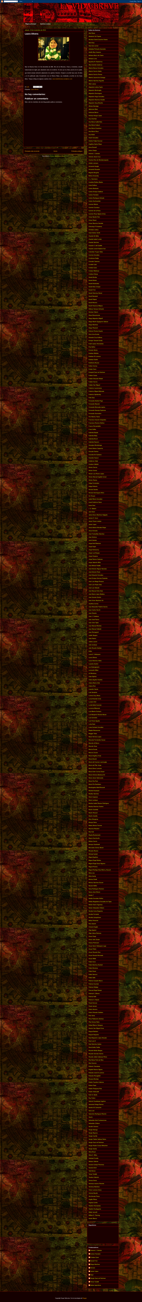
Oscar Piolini (92, 949)
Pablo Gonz (92, 962)
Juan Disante (93, 613)
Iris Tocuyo (92, 496)
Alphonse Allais (93, 109)
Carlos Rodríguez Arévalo (96, 198)
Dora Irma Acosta (94, 334)
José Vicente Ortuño (95, 597)
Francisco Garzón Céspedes (97, 420)
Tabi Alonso (92, 1171)
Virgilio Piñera (93, 1199)
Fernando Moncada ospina (97, 407)
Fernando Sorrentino (95, 413)
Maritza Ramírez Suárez (96, 806)
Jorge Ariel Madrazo (95, 543)
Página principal (30, 24)
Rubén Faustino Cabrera (96, 1082)
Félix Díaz (92, 397)
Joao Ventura (93, 537)
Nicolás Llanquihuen (95, 917)
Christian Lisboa (93, 229)
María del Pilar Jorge (95, 765)
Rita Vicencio (93, 1063)
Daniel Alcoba (93, 277)
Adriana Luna (93, 58)
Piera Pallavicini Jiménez (96, 1019)
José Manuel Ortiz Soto (96, 591)
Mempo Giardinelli (94, 844)
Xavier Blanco (93, 1218)
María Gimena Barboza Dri (97, 775)
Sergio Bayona (93, 1133)
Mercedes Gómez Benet (96, 847)
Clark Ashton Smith (94, 233)
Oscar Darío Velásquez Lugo (97, 946)
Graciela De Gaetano (95, 454)
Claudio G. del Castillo (95, 245)
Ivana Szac (92, 505)
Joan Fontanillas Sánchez (96, 534)
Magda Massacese (94, 730)
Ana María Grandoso (95, 128)
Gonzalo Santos (93, 451)
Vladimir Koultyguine (95, 1209)
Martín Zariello (93, 816)
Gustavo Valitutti (93, 464)
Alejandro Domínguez (95, 93)
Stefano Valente (93, 1161)
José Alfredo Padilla (95, 565)
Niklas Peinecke (93, 920)
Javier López (92, 524)
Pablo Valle (92, 977)
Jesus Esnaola (93, 530)
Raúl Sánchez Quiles (95, 1044)
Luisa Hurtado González (96, 727)
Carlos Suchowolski (94, 201)
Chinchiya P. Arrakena (95, 226)
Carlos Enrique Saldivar (96, 191)
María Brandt (93, 759)
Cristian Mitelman (94, 271)
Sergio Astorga (93, 1129)
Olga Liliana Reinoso (95, 933)
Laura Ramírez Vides (95, 660)
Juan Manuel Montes (95, 626)
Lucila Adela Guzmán (95, 705)
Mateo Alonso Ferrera (95, 825)
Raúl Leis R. (92, 1041)
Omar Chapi (92, 936)
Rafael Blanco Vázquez (96, 1025)
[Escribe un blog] (36, 87)
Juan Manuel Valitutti (95, 629)
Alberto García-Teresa (95, 74)
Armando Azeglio (94, 166)
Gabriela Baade (93, 432)
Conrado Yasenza (94, 261)
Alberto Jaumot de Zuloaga (97, 77)
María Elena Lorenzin (95, 768)
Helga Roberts (93, 486)
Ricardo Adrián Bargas (95, 1050)
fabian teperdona (96, 1285)
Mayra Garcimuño (94, 838)
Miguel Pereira (93, 866)
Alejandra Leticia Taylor (96, 87)
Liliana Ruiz (92, 686)
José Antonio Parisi (94, 572)
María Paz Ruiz (93, 781)
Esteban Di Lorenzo (95, 356)
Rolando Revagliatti (94, 1076)
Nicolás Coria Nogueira (96, 911)
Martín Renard (93, 813)
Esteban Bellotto (94, 353)
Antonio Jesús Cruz (94, 157)
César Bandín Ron (94, 217)
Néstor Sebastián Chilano (96, 908)
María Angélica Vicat (95, 756)
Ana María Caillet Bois (95, 122)
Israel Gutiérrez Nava (95, 502)
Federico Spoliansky (95, 394)
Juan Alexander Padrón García (98, 607)
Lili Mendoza (92, 673)
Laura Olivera (34, 89)
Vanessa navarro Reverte (96, 1183)
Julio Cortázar (93, 645)
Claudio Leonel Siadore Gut (97, 248)
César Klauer (93, 220)
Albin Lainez (92, 84)
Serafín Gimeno (93, 1126)
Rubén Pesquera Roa (95, 1088)
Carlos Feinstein (94, 195)
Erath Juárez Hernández (96, 343)
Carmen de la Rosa (94, 210)
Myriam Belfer (93, 885)
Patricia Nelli (92, 996)
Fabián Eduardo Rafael (96, 378)
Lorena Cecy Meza (94, 695)
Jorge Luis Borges (94, 553)
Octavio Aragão (93, 927)
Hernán (93, 1268)
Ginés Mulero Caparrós (96, 448)
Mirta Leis (92, 873)
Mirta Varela (92, 876)
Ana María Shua (94, 131)
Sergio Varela (93, 1149)
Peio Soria (92, 1015)
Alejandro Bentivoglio (95, 90)
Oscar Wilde (92, 958)
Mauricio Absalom (94, 828)
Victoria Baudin (93, 1193)
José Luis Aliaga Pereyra (96, 581)
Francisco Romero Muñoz (96, 423)
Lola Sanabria (93, 692)
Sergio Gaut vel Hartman (96, 1142)
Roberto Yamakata (94, 1066)
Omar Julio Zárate (94, 939)
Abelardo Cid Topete (95, 36)
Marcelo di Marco (94, 743)
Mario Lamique (93, 800)
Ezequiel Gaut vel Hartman (97, 372)
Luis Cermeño (93, 717)
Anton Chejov (93, 150)
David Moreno (93, 302)
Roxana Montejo (94, 1079)
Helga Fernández (94, 483)
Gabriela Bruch (93, 439)
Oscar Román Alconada (96, 955)
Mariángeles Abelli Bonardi (97, 787)
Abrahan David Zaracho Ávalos (98, 39)
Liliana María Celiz (94, 683)
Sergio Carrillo (93, 1136)
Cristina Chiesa (93, 274)
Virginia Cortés (93, 1202)
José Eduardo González (96, 575)
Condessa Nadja (94, 258)
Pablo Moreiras (93, 968)
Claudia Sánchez (94, 242)
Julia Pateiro (92, 638)
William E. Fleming (94, 1215)
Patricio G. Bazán (94, 1000)
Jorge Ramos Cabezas (96, 559)
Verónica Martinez (94, 1186)
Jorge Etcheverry (94, 550)
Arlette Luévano (93, 163)
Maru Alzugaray (93, 819)
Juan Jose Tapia (94, 622)
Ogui (92, 1275)
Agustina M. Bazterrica (95, 61)
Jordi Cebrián (93, 540)
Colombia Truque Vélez (96, 252)
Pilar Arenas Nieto (94, 1022)
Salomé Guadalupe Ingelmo (97, 1101)
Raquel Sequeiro (94, 1034)
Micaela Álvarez (93, 851)
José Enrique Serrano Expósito (98, 578)
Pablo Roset (92, 971)
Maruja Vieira (93, 822)
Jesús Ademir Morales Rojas (97, 527)
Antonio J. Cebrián (94, 153)
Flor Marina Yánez (94, 416)
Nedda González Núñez (96, 898)
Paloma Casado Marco (96, 980)
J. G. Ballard (92, 508)
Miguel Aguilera (93, 857)
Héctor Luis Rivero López (96, 473)
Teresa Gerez (93, 1180)
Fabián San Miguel (94, 385)
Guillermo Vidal (93, 461)
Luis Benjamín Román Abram (97, 714)
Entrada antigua (76, 151)
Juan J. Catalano (94, 616)
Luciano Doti (92, 702)
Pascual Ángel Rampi (95, 990)
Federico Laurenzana (95, 388)
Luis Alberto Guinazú (95, 711)
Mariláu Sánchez (94, 793)
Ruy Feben (92, 1098)
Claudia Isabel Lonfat (95, 239)
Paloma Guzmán (94, 984)
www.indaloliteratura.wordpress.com (62, 79)
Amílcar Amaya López (95, 115)
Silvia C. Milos (93, 1155)
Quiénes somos (45, 24)
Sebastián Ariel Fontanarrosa (97, 1120)
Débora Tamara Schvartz (96, 309)
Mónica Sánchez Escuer (96, 882)
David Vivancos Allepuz (96, 306)
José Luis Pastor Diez (95, 584)
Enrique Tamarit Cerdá (95, 340)
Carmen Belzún (93, 204)
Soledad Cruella (93, 1158)
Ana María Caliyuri (94, 125)
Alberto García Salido (95, 71)
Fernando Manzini (94, 404)
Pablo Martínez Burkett (96, 965)
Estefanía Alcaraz (94, 363)
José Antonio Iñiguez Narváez (98, 569)
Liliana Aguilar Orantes (95, 679)
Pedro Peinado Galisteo (96, 1012)
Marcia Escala (93, 749)
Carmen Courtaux (94, 207)
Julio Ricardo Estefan (95, 648)
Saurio (91, 1117)
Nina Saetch (92, 923)
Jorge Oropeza (93, 556)
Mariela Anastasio (94, 790)
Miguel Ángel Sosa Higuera (97, 863)
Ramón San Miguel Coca (96, 1028)
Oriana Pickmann (94, 943)
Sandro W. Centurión (95, 1107)
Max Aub (91, 832)
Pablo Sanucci (93, 974)
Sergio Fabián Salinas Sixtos (97, 1139)
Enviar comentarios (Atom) (57, 156)
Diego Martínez (93, 324)
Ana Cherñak (93, 119)
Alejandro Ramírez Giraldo (97, 99)
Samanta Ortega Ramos (96, 1104)
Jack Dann (92, 512)
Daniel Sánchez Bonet (95, 293)
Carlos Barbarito (94, 188)
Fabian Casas (93, 375)
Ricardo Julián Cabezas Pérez (98, 1057)
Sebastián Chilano (94, 1123)
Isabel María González (95, 499)
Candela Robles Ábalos (96, 182)
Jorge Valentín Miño (95, 562)
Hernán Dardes (93, 489)
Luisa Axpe (92, 724)
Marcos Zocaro (93, 752)
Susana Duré (93, 1167)
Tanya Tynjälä (93, 1174)
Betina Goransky (94, 176)
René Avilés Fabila (94, 1047)
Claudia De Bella (94, 236)
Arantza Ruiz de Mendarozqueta (98, 160)
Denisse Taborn (93, 312)
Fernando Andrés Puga (96, 401)
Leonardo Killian (93, 670)
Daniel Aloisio (93, 280)
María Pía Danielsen (95, 784)
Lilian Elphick (93, 676)
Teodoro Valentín (94, 1177)
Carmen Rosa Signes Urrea (97, 214)
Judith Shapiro (93, 635)
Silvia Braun (92, 1152)
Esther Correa (93, 366)
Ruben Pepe (92, 1085)
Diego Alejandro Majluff (96, 318)
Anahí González (93, 137)
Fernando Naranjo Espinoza (97, 410)
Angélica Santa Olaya (95, 144)
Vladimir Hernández (95, 1206)
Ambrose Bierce (93, 112)
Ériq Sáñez (92, 347)
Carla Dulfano (93, 185)
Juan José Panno (94, 619)
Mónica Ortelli (93, 879)
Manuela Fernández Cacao (97, 740)
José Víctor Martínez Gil (96, 600)
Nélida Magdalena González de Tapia (100, 901)
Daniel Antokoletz (94, 283)
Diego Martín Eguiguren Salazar (98, 321)
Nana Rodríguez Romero (96, 889)
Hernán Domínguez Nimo (96, 492)
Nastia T (91, 895)
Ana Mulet (92, 134)
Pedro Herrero (93, 1009)
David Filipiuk (93, 299)
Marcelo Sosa (93, 746)
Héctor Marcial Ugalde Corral (97, 477)
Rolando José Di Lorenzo (96, 1072)
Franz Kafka (92, 429)
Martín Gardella (93, 809)
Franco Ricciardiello (95, 426)
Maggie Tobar (93, 733)
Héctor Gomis (93, 470)
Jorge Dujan (92, 546)
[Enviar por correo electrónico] (34, 87)
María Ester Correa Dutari (96, 771)
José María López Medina (97, 594)
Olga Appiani (92, 930)
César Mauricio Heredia (96, 223)
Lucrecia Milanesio (94, 708)
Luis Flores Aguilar (94, 721)
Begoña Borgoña (94, 172)
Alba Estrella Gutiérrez (95, 65)
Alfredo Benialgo (94, 106)
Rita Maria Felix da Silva (96, 1060)
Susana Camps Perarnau (96, 1164)
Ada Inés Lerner (93, 46)
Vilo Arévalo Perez (94, 1196)
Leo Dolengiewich (94, 667)
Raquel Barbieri (93, 1031)
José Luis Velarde (94, 588)
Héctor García (93, 467)
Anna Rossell (93, 147)
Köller (90, 651)
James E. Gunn (93, 518)
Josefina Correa (93, 603)
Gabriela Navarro (94, 442)
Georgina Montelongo (95, 445)
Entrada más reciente (32, 151)
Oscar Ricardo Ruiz (94, 952)
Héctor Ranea (93, 480)
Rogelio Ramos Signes (95, 1069)
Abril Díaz (91, 42)
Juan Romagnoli (94, 632)
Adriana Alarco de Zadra (96, 55)
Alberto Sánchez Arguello (96, 80)
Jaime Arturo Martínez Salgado (98, 515)
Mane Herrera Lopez (95, 736)
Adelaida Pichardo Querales (97, 49)
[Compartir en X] (38, 87)
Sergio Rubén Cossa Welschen (98, 1145)
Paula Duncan (93, 1003)
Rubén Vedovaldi (94, 1091)
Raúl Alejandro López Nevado (98, 1038)
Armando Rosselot (94, 169)
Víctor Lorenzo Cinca (95, 1190)
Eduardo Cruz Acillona (95, 337)
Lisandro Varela (93, 689)
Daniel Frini (92, 290)
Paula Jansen (93, 1006)
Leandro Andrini (93, 664)
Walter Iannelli (93, 1212)
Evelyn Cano (92, 369)
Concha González (94, 255)
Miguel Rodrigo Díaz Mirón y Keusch (100, 870)
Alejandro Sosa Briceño (96, 103)
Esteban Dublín (93, 359)
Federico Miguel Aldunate (96, 391)
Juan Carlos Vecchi (94, 610)
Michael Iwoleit (93, 854)
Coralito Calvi (93, 264)
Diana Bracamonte (94, 315)
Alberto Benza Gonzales (96, 68)
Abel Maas (92, 33)
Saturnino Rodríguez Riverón (97, 1114)
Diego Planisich (93, 328)
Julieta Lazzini (93, 641)
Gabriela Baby (93, 435)
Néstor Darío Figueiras (95, 904)
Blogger (84, 1298)
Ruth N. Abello (93, 1095)
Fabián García (93, 382)
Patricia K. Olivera (94, 993)
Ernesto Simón (93, 350)
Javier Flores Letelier (95, 521)
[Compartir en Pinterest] (41, 87)
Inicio (55, 151)
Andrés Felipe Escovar (95, 141)
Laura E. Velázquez (94, 654)
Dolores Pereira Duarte (96, 331)
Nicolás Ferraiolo (94, 914)
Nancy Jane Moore (94, 892)
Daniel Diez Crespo (94, 286)
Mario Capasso (93, 797)
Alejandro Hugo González (96, 96)
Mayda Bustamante (94, 835)
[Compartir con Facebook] (39, 87)
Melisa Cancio (93, 841)
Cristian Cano (93, 267)
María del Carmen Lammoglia (98, 762)
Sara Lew (91, 1110)
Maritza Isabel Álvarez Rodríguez (99, 803)
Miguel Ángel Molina (95, 860)
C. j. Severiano (93, 179)
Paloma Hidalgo (93, 987)
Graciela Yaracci (94, 458)
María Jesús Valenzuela (96, 778)
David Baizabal (93, 296)
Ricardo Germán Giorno (96, 1053)
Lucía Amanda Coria (95, 699)
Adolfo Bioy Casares (95, 52)
